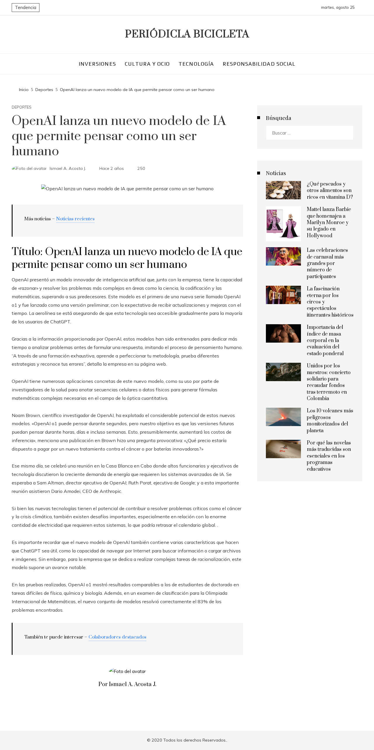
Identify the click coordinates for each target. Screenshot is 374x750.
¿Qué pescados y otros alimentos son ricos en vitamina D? (330, 190)
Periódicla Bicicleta (187, 34)
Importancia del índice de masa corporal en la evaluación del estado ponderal (325, 340)
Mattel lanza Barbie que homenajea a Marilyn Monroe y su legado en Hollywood (329, 222)
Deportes (22, 107)
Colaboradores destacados (117, 637)
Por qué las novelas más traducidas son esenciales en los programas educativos (329, 456)
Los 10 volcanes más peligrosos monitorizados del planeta (330, 421)
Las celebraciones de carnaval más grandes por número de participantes (327, 263)
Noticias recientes (75, 219)
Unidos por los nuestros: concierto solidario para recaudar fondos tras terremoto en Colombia (329, 382)
